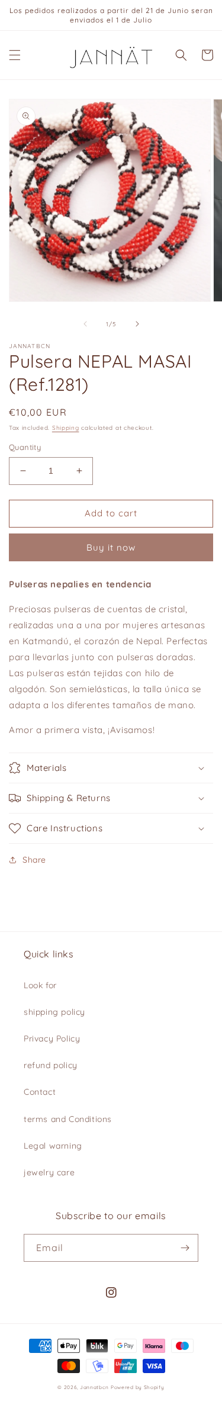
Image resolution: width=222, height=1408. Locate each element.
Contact (40, 1091)
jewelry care (49, 1172)
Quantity (25, 447)
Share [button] (34, 859)
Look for (40, 985)
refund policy (51, 1065)
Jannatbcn (94, 1387)
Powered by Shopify (138, 1387)
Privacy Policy (52, 1038)
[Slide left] (85, 324)
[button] (15, 55)
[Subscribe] (185, 1248)
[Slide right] (137, 324)
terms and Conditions (68, 1119)
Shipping (65, 428)
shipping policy (54, 1012)
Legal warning (53, 1145)
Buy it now (111, 547)
